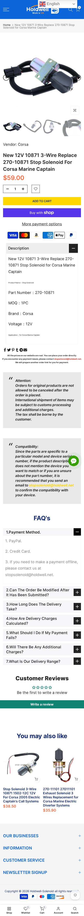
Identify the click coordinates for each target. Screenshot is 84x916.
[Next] (78, 78)
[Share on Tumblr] (17, 350)
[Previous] (6, 78)
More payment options (42, 224)
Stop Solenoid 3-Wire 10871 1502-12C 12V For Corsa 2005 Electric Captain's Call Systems (21, 795)
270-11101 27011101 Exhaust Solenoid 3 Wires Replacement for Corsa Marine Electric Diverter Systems (60, 797)
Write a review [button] (42, 704)
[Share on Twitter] (9, 350)
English (53, 4)
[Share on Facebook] (5, 350)
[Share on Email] (25, 350)
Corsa (23, 144)
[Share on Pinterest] (13, 350)
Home (7, 24)
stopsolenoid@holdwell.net (67, 359)
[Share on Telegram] (21, 350)
